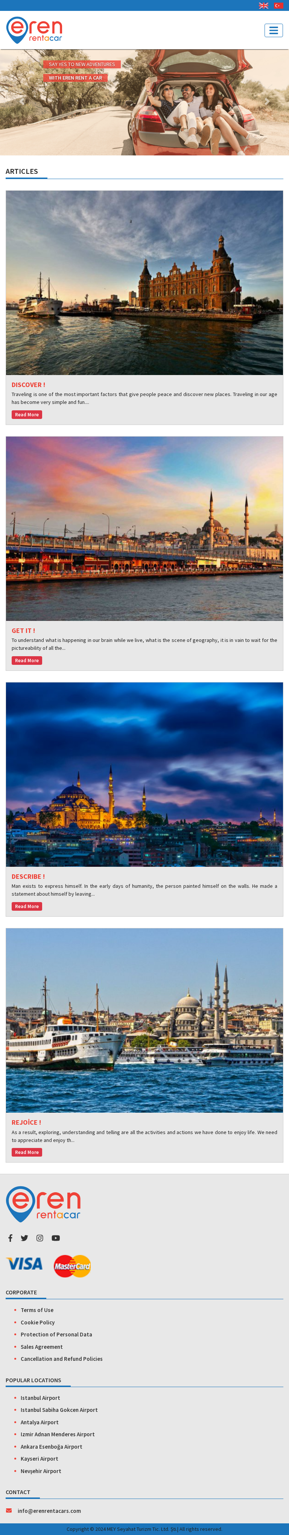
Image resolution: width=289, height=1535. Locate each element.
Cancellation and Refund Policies (62, 1358)
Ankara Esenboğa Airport (51, 1446)
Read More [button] (27, 414)
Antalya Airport (40, 1422)
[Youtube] (56, 1238)
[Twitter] (24, 1238)
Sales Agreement (42, 1346)
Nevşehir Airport (41, 1471)
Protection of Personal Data (56, 1334)
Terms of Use (37, 1310)
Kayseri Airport (39, 1458)
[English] (260, 4)
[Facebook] (10, 1238)
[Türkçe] (275, 4)
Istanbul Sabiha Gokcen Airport (59, 1409)
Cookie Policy (38, 1322)
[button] (21, 101)
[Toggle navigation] (274, 30)
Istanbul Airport (40, 1397)
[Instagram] (40, 1238)
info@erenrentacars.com (49, 1510)
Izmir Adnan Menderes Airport (58, 1434)
